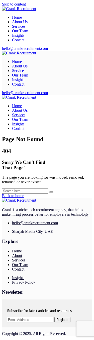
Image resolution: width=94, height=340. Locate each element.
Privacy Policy (23, 282)
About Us (20, 22)
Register (62, 320)
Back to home (13, 196)
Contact (18, 40)
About (17, 255)
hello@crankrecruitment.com (25, 48)
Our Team (20, 31)
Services (18, 26)
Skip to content (14, 4)
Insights (18, 35)
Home (17, 17)
